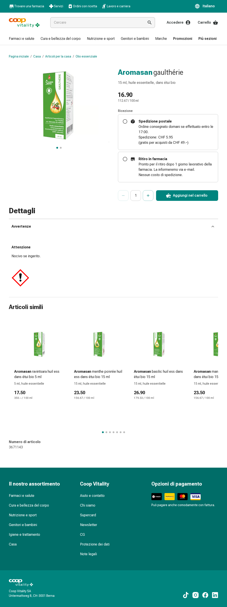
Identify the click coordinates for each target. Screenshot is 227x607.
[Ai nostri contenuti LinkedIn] (215, 595)
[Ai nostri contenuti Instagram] (195, 595)
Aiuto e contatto (92, 496)
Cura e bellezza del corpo (29, 505)
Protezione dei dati (95, 544)
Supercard (88, 515)
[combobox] (96, 22)
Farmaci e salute (21, 496)
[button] (206, 6)
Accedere (175, 22)
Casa (37, 56)
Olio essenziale (86, 56)
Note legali (88, 554)
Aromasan (135, 72)
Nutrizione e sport (23, 515)
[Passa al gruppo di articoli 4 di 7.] (113, 432)
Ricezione (125, 110)
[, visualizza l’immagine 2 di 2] (61, 148)
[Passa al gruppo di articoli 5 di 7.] (117, 432)
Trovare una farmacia (29, 6)
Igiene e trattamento (24, 534)
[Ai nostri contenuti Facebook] (205, 595)
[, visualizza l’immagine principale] (57, 148)
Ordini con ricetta (85, 6)
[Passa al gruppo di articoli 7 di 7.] (124, 432)
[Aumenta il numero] (148, 195)
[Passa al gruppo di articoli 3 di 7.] (110, 432)
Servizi (58, 6)
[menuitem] (21, 39)
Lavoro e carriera (118, 6)
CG (82, 534)
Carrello (204, 22)
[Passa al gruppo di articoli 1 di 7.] (103, 432)
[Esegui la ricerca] (149, 22)
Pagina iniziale (19, 56)
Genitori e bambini (23, 525)
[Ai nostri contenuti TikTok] (186, 595)
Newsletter (88, 525)
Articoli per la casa (58, 56)
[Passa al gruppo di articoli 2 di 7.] (106, 432)
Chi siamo (87, 505)
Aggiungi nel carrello (190, 195)
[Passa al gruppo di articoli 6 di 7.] (120, 432)
